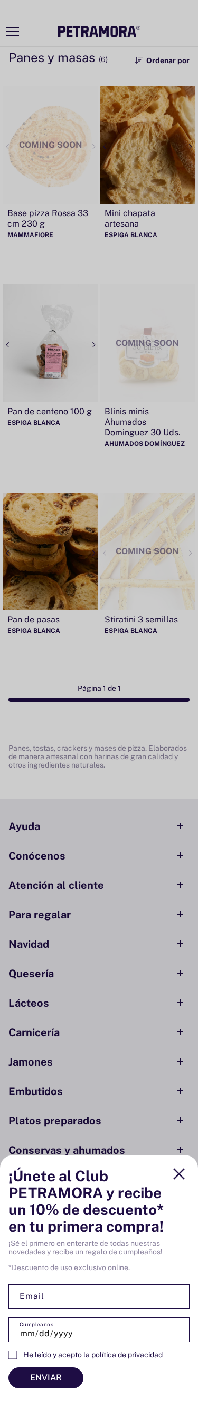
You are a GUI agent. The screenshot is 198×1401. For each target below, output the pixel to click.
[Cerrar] (179, 1173)
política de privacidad (127, 1355)
